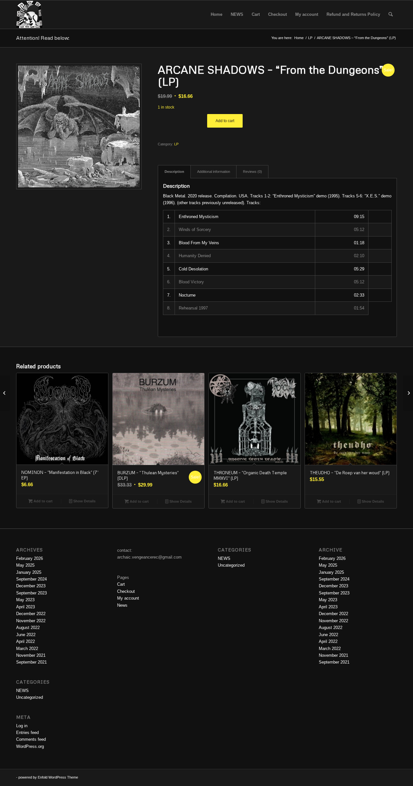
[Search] (390, 14)
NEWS (22, 690)
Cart (121, 584)
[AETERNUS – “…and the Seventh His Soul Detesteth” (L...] (408, 393)
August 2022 (28, 627)
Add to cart (225, 121)
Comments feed (31, 739)
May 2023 (25, 599)
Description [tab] (174, 171)
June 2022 (25, 634)
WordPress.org (30, 746)
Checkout (126, 591)
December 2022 (30, 613)
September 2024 (31, 579)
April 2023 (25, 606)
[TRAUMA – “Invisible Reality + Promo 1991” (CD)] (5, 393)
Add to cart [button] (43, 501)
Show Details (84, 501)
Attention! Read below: (42, 38)
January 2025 (28, 572)
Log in (21, 725)
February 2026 (29, 558)
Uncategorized (29, 697)
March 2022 (27, 648)
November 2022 (30, 620)
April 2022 (25, 641)
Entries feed (27, 732)
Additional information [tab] (213, 171)
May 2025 (25, 565)
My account (128, 598)
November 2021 (30, 655)
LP (176, 144)
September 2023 (31, 593)
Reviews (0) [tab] (252, 171)
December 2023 (30, 585)
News (122, 605)
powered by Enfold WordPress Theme (48, 777)
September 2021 (31, 662)
